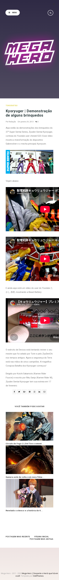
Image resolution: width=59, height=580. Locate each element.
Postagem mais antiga (41, 539)
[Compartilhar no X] (19, 391)
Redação (12, 122)
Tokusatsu (11, 106)
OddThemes (38, 576)
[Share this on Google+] (24, 391)
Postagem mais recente (18, 536)
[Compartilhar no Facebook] (14, 391)
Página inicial (42, 536)
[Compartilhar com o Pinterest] (44, 391)
